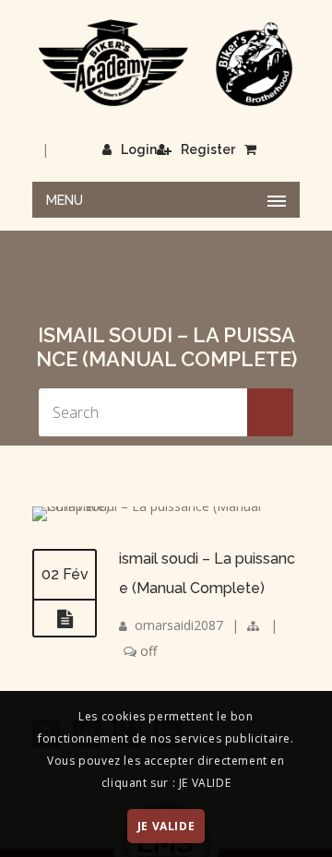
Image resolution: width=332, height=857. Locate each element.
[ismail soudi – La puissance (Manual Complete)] (166, 506)
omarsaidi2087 (179, 625)
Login (139, 149)
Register (208, 149)
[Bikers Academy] (166, 63)
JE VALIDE (166, 826)
